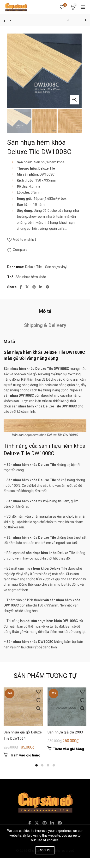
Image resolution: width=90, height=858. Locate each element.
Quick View (38, 708)
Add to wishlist (24, 239)
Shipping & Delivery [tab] (45, 325)
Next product (83, 20)
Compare (20, 250)
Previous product (71, 20)
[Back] (7, 20)
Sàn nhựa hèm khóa (31, 277)
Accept (45, 850)
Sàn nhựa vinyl (56, 267)
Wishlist (65, 5)
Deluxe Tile (33, 267)
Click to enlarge (74, 99)
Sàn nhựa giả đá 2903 (65, 732)
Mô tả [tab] (45, 311)
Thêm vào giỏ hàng (24, 755)
